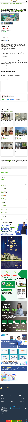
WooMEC (4, 406)
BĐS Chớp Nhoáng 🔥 (4, 191)
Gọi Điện (3, 99)
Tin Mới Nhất (2, 3)
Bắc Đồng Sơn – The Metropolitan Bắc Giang (16, 10)
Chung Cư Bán (2, 198)
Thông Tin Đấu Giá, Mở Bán (4, 209)
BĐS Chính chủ (11, 3)
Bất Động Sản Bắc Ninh (6, 3)
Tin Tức (2, 215)
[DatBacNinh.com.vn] (14, 1)
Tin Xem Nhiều (2, 216)
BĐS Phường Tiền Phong (19, 3)
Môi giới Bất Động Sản (3, 205)
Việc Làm (2, 219)
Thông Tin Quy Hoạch (3, 212)
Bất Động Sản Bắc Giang (9, 111)
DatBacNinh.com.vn (4, 9)
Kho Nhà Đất (18, 99)
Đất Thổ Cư (2, 202)
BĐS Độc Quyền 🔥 (3, 192)
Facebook (13, 99)
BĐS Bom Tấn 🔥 (3, 185)
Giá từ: (1, 173)
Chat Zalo (8, 99)
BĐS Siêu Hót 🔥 (24, 3)
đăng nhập (5, 168)
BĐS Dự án (14, 3)
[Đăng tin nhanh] (1, 420)
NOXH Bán (2, 206)
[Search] (26, 1)
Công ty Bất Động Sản (3, 199)
